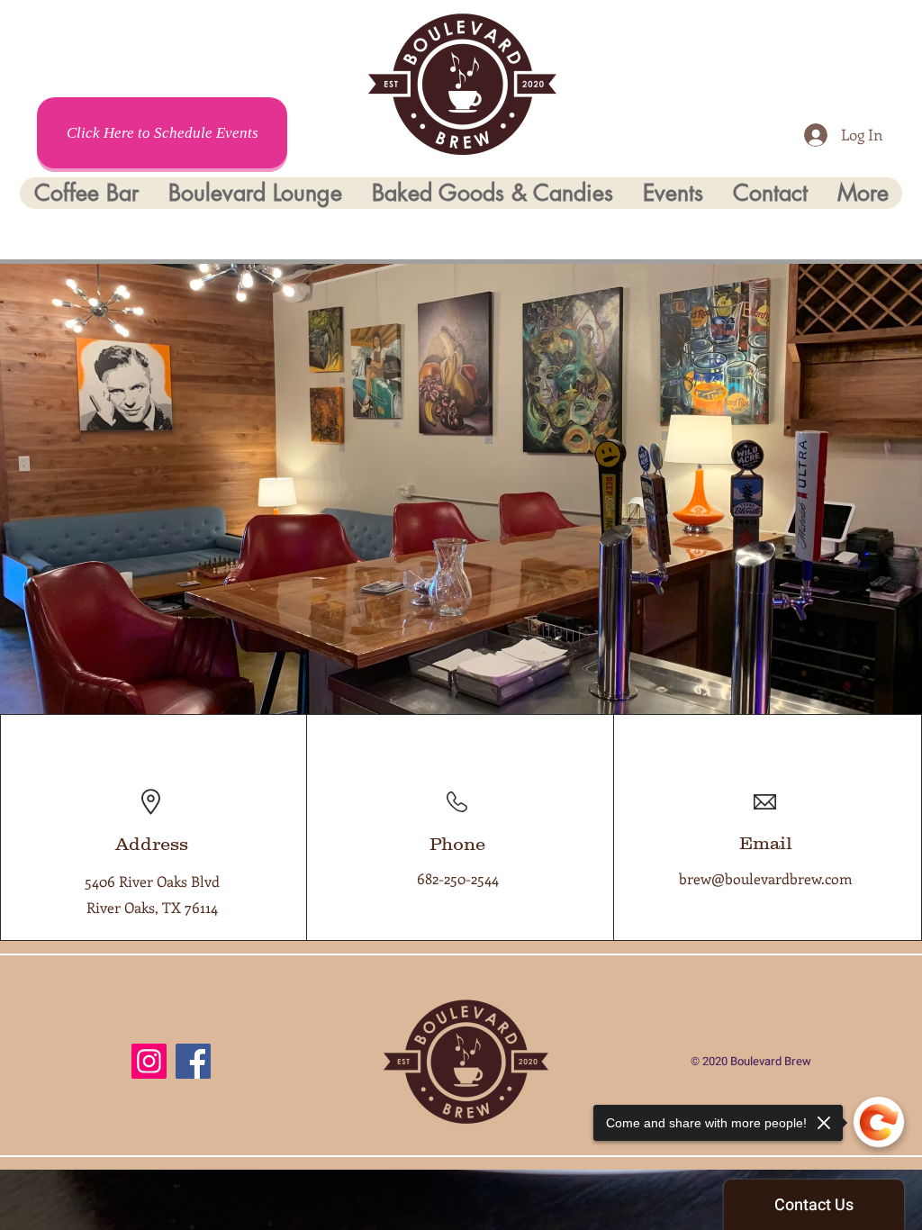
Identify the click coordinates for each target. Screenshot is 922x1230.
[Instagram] (149, 1061)
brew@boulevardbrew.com (766, 878)
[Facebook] (193, 1061)
